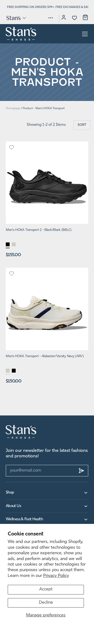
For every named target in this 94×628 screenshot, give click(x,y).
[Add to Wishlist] (11, 147)
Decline (46, 603)
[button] (16, 18)
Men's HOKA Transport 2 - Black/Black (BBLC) (39, 230)
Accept (46, 589)
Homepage (13, 108)
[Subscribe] (81, 470)
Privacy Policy (56, 576)
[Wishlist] (74, 18)
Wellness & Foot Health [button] (24, 519)
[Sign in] (64, 18)
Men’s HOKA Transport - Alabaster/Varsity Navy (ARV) (45, 356)
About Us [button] (13, 506)
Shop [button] (10, 492)
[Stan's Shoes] (21, 33)
